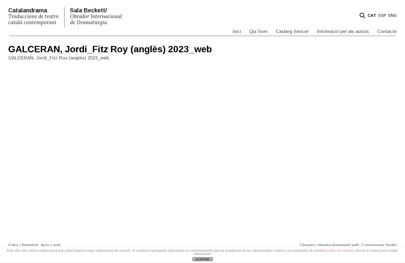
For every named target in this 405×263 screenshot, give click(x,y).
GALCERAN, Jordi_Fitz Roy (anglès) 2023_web (110, 49)
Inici (237, 31)
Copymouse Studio (379, 245)
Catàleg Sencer (292, 31)
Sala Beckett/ (96, 16)
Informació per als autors (343, 31)
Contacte (387, 31)
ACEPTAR (202, 259)
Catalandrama (33, 16)
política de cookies (340, 251)
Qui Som (258, 31)
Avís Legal (50, 245)
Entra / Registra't (23, 245)
